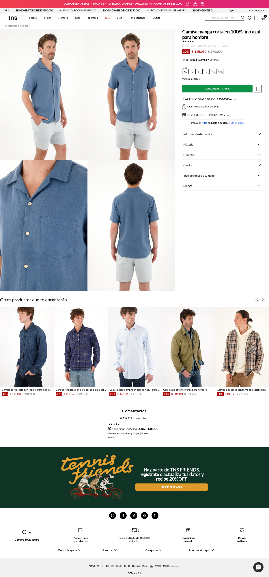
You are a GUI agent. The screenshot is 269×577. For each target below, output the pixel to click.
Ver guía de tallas (191, 78)
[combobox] (224, 18)
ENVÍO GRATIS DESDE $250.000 (79, 10)
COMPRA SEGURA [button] (203, 106)
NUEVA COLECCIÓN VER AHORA (124, 10)
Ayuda (232, 10)
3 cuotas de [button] (200, 59)
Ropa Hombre (10, 26)
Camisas (24, 26)
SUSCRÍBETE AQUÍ (171, 487)
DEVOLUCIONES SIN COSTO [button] (208, 114)
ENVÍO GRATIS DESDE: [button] (213, 99)
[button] (185, 71)
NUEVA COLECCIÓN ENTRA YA (36, 10)
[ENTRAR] (250, 10)
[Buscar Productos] (208, 18)
